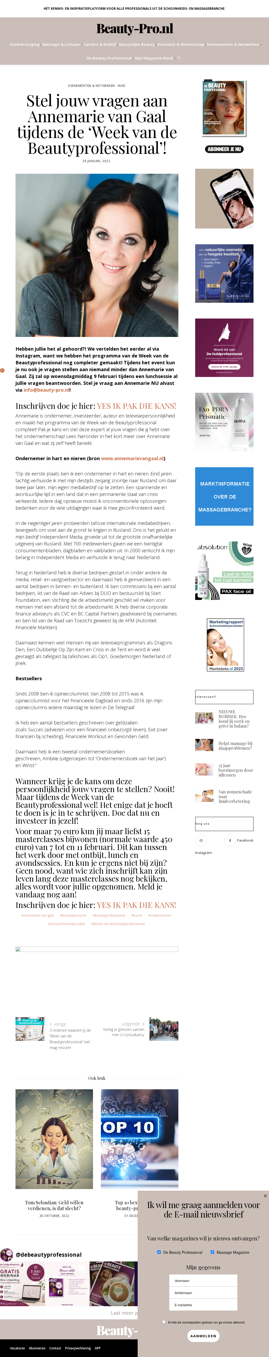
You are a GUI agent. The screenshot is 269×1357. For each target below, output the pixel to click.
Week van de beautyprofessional (119, 923)
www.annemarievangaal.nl (132, 458)
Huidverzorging (25, 44)
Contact (55, 1348)
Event (137, 915)
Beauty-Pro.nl (134, 27)
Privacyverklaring (78, 1348)
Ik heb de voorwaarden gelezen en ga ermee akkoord (206, 1322)
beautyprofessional (110, 915)
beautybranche (74, 915)
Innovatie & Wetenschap (180, 44)
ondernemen (161, 915)
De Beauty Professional (109, 58)
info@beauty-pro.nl (46, 390)
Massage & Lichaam (61, 44)
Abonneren (37, 1348)
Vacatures (17, 1348)
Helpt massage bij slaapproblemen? (235, 745)
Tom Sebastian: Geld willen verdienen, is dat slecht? (54, 1205)
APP (98, 1348)
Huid (122, 85)
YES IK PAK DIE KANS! (136, 405)
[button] (22, 1283)
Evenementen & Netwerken (233, 44)
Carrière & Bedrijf (99, 44)
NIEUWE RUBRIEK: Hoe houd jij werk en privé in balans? (234, 719)
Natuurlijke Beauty (137, 44)
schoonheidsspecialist (67, 923)
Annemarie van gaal (38, 915)
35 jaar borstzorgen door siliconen (236, 770)
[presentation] (27, 1149)
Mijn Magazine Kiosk (153, 58)
